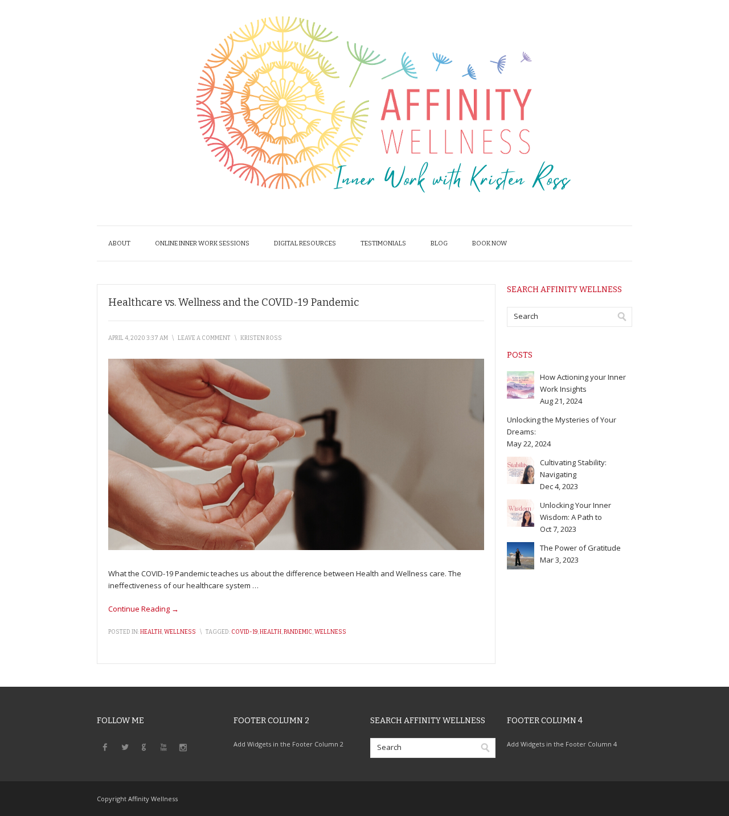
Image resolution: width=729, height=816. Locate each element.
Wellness (180, 632)
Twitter (124, 746)
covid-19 (244, 632)
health (270, 632)
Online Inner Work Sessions (202, 243)
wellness (330, 632)
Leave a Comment (204, 338)
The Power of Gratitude (580, 548)
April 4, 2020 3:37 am (138, 338)
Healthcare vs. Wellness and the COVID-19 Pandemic (233, 302)
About (119, 243)
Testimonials (383, 243)
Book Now (489, 243)
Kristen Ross (261, 338)
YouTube (163, 746)
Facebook (105, 746)
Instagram (182, 746)
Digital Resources (305, 243)
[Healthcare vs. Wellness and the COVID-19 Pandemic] (296, 547)
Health (151, 632)
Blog (439, 243)
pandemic (298, 632)
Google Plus (144, 746)
